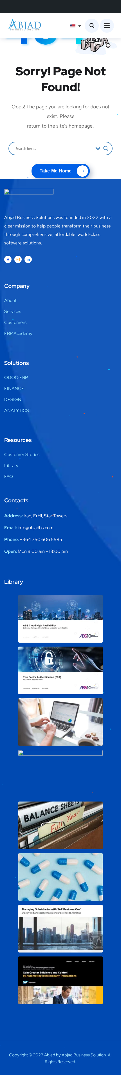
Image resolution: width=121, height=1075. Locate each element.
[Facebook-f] (8, 259)
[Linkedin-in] (28, 259)
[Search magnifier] (106, 148)
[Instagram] (18, 259)
